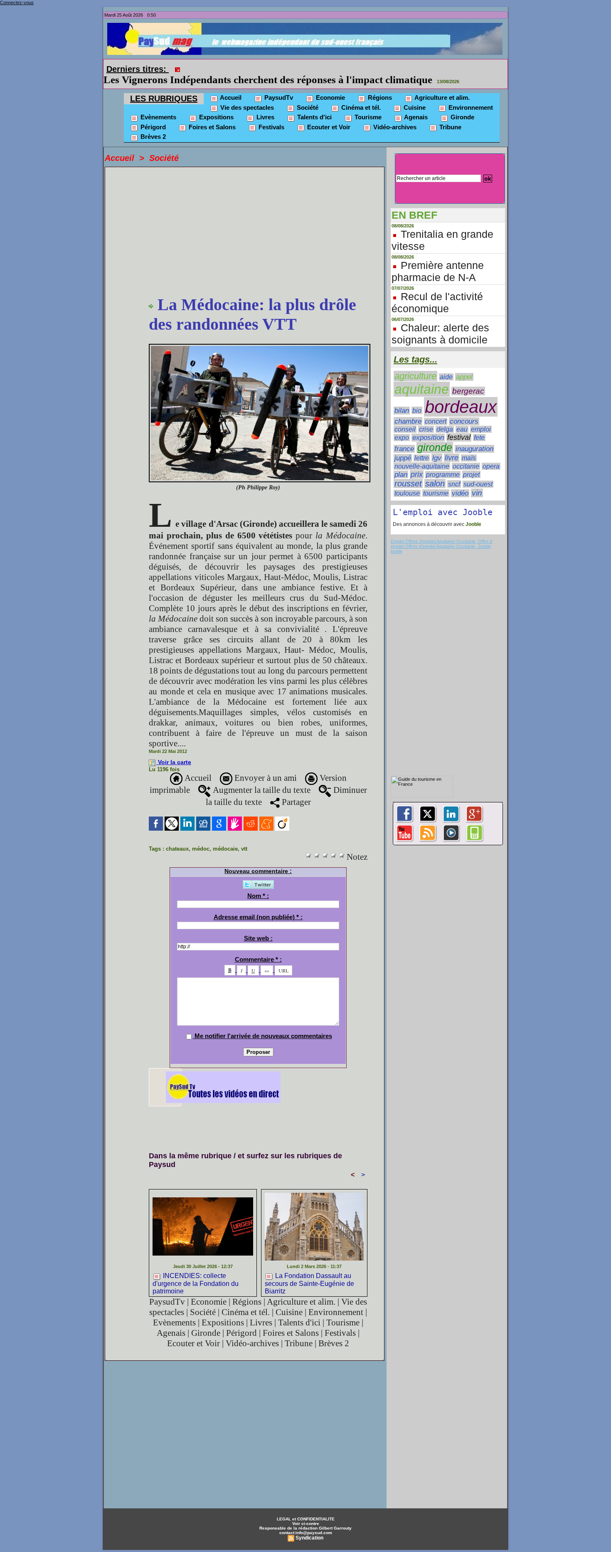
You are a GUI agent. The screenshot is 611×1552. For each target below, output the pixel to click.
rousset (408, 471)
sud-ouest (478, 472)
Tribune (449, 115)
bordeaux (461, 395)
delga (444, 417)
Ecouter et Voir (328, 115)
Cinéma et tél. (360, 95)
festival (459, 426)
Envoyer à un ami (264, 766)
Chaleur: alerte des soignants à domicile (440, 322)
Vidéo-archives (394, 115)
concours (464, 410)
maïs (469, 446)
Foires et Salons (211, 115)
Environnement (470, 95)
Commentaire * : (258, 947)
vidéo (460, 482)
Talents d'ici (314, 105)
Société (306, 95)
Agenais (415, 105)
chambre (407, 409)
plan (400, 462)
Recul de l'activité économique (437, 291)
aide (446, 365)
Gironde (461, 105)
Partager (295, 790)
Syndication (309, 1526)
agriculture (415, 364)
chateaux (177, 837)
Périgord (152, 115)
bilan (401, 399)
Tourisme (367, 105)
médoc (200, 837)
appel (464, 365)
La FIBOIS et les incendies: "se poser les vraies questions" (313, 68)
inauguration (474, 437)
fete (479, 425)
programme (443, 462)
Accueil (230, 85)
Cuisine (414, 95)
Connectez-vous (17, 2)
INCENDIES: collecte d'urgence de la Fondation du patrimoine (196, 1271)
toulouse (407, 481)
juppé (402, 446)
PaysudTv (278, 85)
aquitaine (421, 377)
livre (451, 446)
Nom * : (258, 884)
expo (401, 425)
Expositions (215, 105)
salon (435, 471)
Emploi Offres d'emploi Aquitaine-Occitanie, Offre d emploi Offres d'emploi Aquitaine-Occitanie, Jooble (441, 532)
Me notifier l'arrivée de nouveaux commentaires (263, 1024)
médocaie (225, 837)
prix (417, 463)
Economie (329, 85)
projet (471, 462)
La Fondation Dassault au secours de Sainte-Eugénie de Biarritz (309, 1271)
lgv (436, 446)
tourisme (435, 481)
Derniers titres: (137, 69)
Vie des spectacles (246, 95)
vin (477, 481)
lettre (421, 446)
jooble (396, 539)
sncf (454, 472)
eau (462, 417)
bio (416, 398)
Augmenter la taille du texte (260, 778)
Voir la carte (174, 750)
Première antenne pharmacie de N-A (438, 259)
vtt (244, 837)
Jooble (472, 513)
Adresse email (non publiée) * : (258, 905)
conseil (405, 417)
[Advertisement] (258, 221)
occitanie (466, 454)
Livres (264, 105)
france (404, 437)
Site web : (258, 926)
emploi (481, 417)
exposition (428, 426)
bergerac (468, 379)
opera (491, 454)
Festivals (270, 115)
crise (426, 417)
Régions (379, 85)
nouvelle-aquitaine (421, 454)
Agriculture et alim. (441, 85)
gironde (434, 436)
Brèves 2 (152, 124)
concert (435, 409)
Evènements (157, 105)
